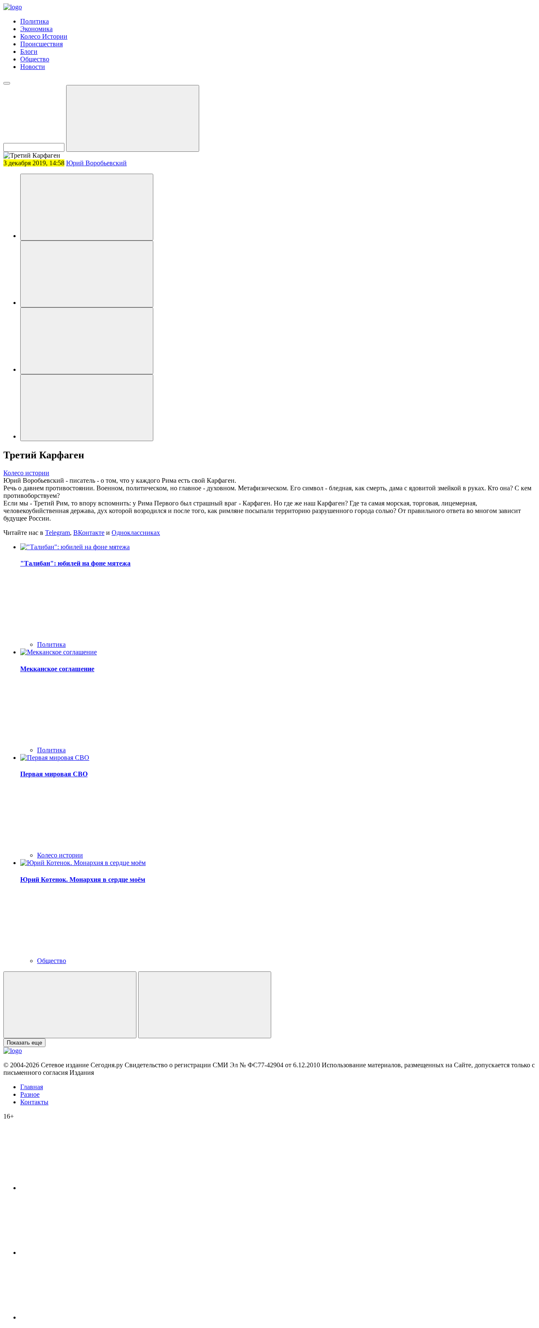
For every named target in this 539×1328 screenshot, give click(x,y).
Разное (30, 1094)
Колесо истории (26, 472)
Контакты (34, 1102)
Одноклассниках (136, 532)
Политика (34, 21)
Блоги (28, 51)
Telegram (57, 532)
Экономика (36, 28)
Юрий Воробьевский (96, 163)
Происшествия (41, 44)
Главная (31, 1086)
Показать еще (24, 1043)
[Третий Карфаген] (86, 207)
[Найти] (132, 118)
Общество (34, 59)
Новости (32, 66)
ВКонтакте (88, 532)
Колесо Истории (43, 36)
